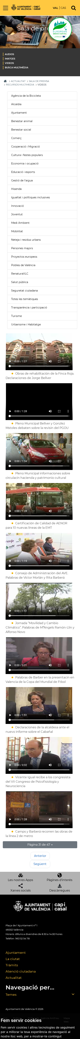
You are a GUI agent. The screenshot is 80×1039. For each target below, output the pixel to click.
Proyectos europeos (24, 256)
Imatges (10, 58)
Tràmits (12, 965)
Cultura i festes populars (27, 155)
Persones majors (22, 248)
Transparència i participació (29, 307)
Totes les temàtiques (24, 299)
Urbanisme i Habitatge (26, 324)
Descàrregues (59, 890)
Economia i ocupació (25, 163)
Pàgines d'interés (59, 880)
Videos (9, 63)
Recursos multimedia (20, 84)
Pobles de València (23, 265)
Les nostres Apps (20, 880)
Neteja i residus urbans (26, 239)
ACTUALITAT (18, 81)
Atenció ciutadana (21, 971)
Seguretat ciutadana (24, 290)
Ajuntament (19, 112)
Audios (9, 54)
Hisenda (16, 189)
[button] (40, 844)
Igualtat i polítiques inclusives (30, 197)
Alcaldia (16, 104)
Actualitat (14, 978)
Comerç (16, 138)
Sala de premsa (39, 81)
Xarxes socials (20, 890)
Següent (40, 864)
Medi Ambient (20, 222)
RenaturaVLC (19, 273)
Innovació (17, 206)
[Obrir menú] (5, 8)
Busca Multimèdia (16, 67)
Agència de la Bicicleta (26, 95)
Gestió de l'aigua (22, 180)
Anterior (40, 856)
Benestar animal (22, 121)
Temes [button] (11, 994)
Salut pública (19, 282)
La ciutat (13, 959)
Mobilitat (17, 231)
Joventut (17, 214)
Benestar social (21, 129)
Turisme (16, 316)
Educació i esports (23, 172)
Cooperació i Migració (25, 146)
